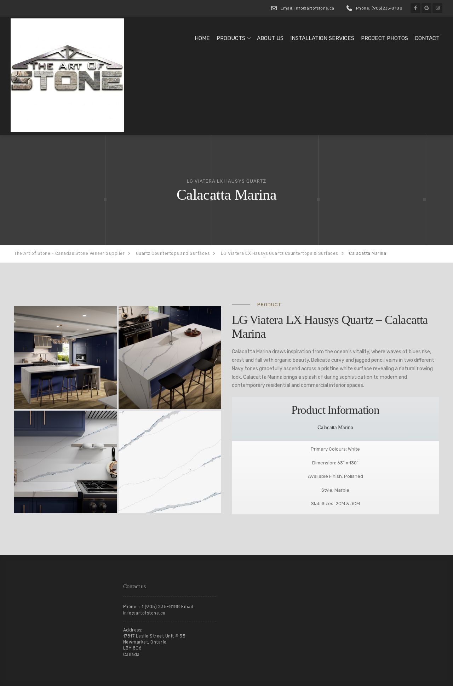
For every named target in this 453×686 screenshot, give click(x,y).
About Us (270, 38)
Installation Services (322, 38)
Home (202, 38)
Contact (427, 38)
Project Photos (384, 38)
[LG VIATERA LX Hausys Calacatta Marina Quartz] (65, 357)
